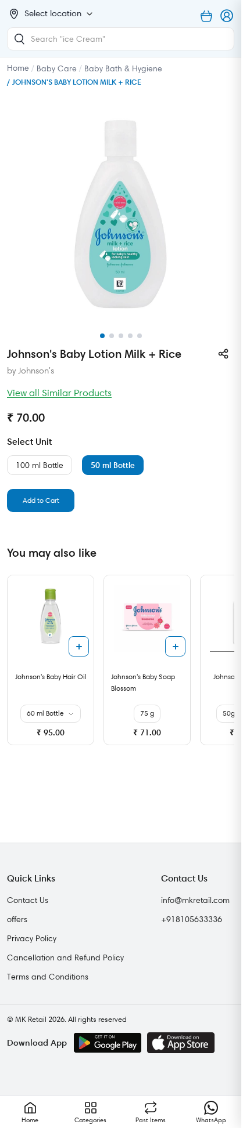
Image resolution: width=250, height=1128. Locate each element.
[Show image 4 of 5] (130, 335)
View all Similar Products (59, 392)
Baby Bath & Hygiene (123, 68)
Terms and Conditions (47, 976)
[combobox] (121, 39)
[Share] (223, 354)
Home (18, 68)
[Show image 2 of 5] (111, 335)
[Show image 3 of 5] (121, 335)
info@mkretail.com (195, 900)
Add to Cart (41, 500)
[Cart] (206, 16)
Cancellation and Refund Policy (65, 957)
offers (17, 919)
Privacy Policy (31, 938)
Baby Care (57, 68)
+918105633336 (191, 919)
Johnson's (36, 370)
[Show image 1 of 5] (102, 335)
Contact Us (27, 900)
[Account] (227, 16)
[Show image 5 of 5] (139, 335)
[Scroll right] (223, 664)
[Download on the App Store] (181, 1043)
